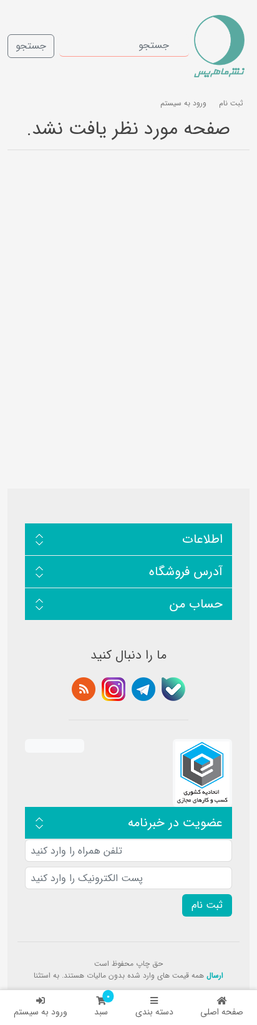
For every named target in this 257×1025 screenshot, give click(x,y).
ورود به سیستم (40, 1012)
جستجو (31, 46)
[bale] (173, 689)
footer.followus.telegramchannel (143, 689)
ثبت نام (231, 103)
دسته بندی (154, 1012)
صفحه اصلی (221, 1012)
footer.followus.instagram (113, 689)
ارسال (214, 975)
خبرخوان (83, 689)
